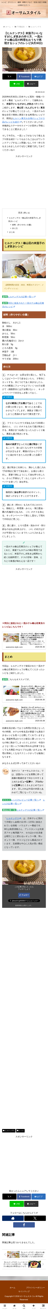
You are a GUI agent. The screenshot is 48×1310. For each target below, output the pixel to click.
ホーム (12, 1288)
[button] (31, 84)
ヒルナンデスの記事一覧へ (20, 297)
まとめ (12, 232)
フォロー (25, 895)
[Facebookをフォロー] (24, 1225)
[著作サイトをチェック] (13, 1218)
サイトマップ (24, 1291)
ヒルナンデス (12, 818)
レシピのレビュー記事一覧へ (25, 800)
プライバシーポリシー (35, 1288)
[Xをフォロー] (35, 1218)
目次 (20, 213)
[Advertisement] (24, 182)
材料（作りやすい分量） (22, 225)
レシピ (21, 1131)
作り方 (15, 228)
